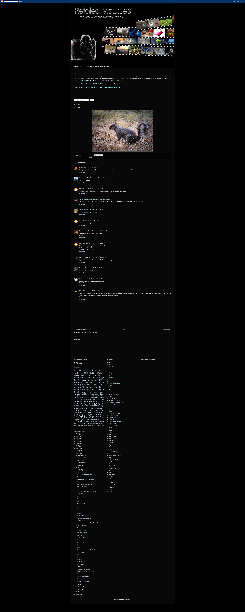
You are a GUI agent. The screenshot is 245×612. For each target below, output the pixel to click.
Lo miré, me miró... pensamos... (86, 571)
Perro (78, 574)
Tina (110, 478)
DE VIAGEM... (81, 515)
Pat (110, 453)
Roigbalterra (112, 468)
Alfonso (111, 364)
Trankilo (111, 483)
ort (79, 220)
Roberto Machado (114, 466)
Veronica (81, 268)
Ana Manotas (112, 369)
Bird (110, 375)
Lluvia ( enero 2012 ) (92, 380)
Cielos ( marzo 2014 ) (81, 397)
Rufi (78, 501)
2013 (77, 451)
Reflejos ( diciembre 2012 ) (90, 403)
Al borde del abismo (82, 530)
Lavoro (79, 554)
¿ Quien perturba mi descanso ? (86, 479)
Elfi (110, 390)
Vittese (81, 291)
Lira (78, 508)
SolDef (111, 476)
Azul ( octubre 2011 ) (85, 373)
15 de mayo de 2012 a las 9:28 (101, 199)
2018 (77, 443)
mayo (79, 472)
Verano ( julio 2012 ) (90, 392)
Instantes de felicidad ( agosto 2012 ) (91, 396)
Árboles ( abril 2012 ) (93, 385)
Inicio (124, 329)
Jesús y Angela (83, 257)
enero (79, 591)
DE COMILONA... (82, 561)
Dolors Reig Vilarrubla (85, 199)
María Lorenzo (113, 438)
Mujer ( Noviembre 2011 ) (89, 374)
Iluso (78, 547)
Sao (110, 470)
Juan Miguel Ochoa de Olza (116, 421)
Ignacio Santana (113, 409)
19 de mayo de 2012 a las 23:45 (93, 268)
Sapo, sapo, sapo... (82, 486)
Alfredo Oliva (112, 366)
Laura (110, 430)
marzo (80, 586)
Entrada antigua (166, 329)
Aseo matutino (81, 503)
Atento (79, 481)
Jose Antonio (112, 417)
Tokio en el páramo (82, 525)
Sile (110, 472)
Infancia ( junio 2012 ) (84, 387)
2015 (77, 446)
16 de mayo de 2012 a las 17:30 (100, 231)
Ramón (111, 464)
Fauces (79, 540)
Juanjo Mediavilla (113, 423)
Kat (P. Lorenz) (113, 428)
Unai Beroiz (112, 485)
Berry (110, 373)
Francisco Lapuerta (114, 400)
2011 (77, 594)
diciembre (80, 455)
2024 (77, 434)
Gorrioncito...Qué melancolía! (85, 484)
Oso (78, 499)
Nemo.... (79, 506)
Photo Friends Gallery (115, 455)
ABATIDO (80, 494)
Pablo (110, 449)
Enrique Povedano (114, 394)
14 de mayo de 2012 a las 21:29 (97, 178)
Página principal (77, 66)
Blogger (128, 599)
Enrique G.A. (112, 392)
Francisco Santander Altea (116, 402)
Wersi (110, 491)
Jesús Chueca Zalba (114, 413)
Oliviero (111, 447)
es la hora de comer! (83, 564)
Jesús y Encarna (113, 415)
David (110, 385)
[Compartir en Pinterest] (102, 155)
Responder (82, 172)
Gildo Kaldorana (113, 404)
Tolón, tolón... (81, 552)
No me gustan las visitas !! (84, 474)
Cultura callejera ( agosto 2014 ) (92, 414)
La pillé (79, 513)
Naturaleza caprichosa (83, 569)
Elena (110, 388)
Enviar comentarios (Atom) (89, 332)
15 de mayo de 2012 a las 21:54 (97, 209)
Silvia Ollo (112, 474)
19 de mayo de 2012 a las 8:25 (96, 243)
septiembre (81, 462)
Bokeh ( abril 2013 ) (96, 410)
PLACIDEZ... (81, 559)
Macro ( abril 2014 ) (81, 416)
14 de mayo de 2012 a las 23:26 (94, 188)
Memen (111, 442)
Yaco (78, 566)
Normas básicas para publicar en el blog (97, 66)
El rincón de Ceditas (85, 231)
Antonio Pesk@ (83, 209)
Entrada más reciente (81, 329)
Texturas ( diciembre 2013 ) (88, 399)
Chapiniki (111, 381)
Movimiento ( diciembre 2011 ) (89, 370)
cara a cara (80, 489)
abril (79, 584)
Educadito (80, 545)
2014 (77, 448)
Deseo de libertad (82, 532)
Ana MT (81, 278)
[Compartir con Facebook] (100, 155)
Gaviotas (79, 557)
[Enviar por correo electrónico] (95, 155)
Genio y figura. (81, 578)
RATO (79, 496)
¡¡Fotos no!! (80, 542)
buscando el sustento (83, 576)
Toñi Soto (111, 481)
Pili (110, 457)
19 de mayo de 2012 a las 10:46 (97, 257)
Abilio (110, 362)
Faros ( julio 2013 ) (81, 418)
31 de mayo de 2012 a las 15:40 (92, 291)
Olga (110, 445)
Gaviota (79, 535)
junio (79, 470)
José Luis (111, 419)
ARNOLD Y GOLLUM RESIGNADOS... (88, 549)
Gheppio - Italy (81, 537)
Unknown (81, 188)
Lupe (110, 432)
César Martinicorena (114, 383)
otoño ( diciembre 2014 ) (86, 423)
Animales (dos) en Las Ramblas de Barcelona (90, 523)
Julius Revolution (113, 426)
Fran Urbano (112, 398)
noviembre (81, 458)
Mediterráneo (112, 440)
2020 (77, 438)
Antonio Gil (112, 371)
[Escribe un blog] (97, 155)
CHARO (81, 167)
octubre (80, 460)
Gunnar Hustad (83, 178)
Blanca (111, 377)
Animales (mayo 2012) (86, 157)
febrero (80, 589)
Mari (110, 434)
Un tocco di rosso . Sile (83, 581)
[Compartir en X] (99, 155)
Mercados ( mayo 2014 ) (82, 412)
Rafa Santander (83, 243)
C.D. (110, 379)
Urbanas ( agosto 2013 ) (85, 408)
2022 (77, 436)
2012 (77, 453)
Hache (110, 407)
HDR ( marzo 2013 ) (96, 418)
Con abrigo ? (80, 477)
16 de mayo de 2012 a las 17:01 (90, 220)
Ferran (110, 396)
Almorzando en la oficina (84, 518)
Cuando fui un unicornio (83, 528)
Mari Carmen (112, 436)
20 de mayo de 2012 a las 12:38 (93, 278)
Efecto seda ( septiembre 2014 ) (91, 425)
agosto (80, 465)
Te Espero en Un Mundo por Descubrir (89, 249)
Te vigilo (79, 520)
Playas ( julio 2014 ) (82, 420)
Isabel (110, 411)
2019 (77, 441)
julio (79, 467)
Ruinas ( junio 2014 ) (96, 416)
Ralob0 (111, 461)
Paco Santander (113, 451)
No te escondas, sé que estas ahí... (87, 491)
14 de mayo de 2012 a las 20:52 (93, 167)
